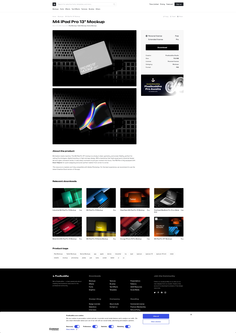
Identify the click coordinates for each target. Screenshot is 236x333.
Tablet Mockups (82, 26)
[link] (156, 219)
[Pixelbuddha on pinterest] (158, 292)
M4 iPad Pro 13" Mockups (163, 239)
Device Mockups (92, 26)
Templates (113, 290)
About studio (114, 304)
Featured (169, 4)
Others (98, 9)
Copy (166, 16)
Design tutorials (94, 304)
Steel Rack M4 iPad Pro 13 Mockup (132, 210)
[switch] (95, 326)
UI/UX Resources (136, 287)
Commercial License (137, 304)
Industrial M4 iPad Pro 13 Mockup (64, 210)
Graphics (92, 290)
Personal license (173, 61)
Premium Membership (138, 307)
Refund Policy (135, 310)
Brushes (91, 9)
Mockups (56, 9)
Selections (92, 307)
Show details (70, 329)
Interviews (92, 310)
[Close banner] (191, 314)
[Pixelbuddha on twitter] (155, 292)
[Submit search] (114, 4)
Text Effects (76, 9)
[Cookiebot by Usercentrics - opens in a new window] (54, 329)
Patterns (133, 284)
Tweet (174, 16)
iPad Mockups (73, 26)
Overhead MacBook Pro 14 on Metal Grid (166, 211)
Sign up (179, 4)
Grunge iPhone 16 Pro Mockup (131, 239)
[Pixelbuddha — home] (54, 4)
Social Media (134, 290)
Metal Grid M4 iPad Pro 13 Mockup (65, 239)
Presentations (135, 281)
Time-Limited (154, 4)
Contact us (113, 307)
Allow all (156, 316)
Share (181, 16)
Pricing (162, 4)
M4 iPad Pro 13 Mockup (94, 210)
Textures (84, 9)
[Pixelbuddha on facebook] (162, 292)
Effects (67, 9)
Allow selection (156, 321)
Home (54, 16)
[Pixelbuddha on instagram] (165, 292)
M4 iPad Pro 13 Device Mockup (97, 239)
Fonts (62, 9)
